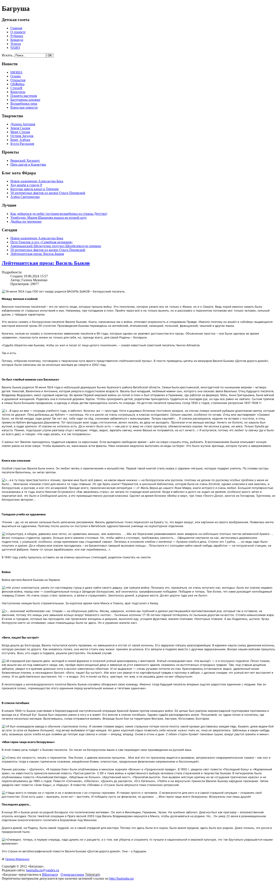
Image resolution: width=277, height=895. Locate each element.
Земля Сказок (20, 128)
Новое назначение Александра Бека (36, 181)
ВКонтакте (50, 874)
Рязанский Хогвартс (25, 160)
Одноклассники (72, 874)
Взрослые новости (24, 107)
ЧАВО (15, 47)
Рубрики (16, 36)
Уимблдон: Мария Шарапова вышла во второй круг (48, 217)
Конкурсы (17, 92)
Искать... (8, 55)
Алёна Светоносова (25, 197)
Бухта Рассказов (22, 143)
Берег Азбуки (20, 140)
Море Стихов (20, 132)
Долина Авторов (22, 124)
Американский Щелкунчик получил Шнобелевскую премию (55, 246)
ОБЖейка (17, 84)
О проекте (18, 32)
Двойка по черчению (26, 221)
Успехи (15, 44)
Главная (16, 28)
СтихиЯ (16, 88)
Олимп (15, 76)
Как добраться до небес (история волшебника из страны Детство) (58, 214)
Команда (16, 40)
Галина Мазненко (17, 859)
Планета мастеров (23, 96)
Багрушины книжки (25, 99)
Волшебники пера (23, 103)
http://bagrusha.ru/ (121, 878)
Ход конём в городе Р (26, 185)
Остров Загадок (22, 136)
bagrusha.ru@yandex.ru (42, 870)
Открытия (17, 80)
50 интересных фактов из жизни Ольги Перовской (47, 193)
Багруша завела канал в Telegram (34, 189)
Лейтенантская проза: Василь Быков (37, 254)
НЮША (16, 72)
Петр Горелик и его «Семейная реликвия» (41, 242)
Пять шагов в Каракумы (28, 164)
